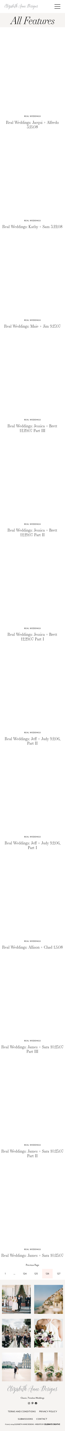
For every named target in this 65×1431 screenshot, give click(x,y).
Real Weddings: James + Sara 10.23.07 (32, 1255)
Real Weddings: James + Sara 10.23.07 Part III (32, 1049)
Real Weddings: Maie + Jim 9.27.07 (32, 326)
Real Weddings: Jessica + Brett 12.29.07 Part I (32, 636)
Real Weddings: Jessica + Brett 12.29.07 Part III (32, 428)
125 (36, 1273)
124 (24, 1273)
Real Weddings (32, 116)
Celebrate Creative (52, 1424)
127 (58, 1273)
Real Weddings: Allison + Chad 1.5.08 (32, 947)
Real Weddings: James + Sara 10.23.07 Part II (32, 1153)
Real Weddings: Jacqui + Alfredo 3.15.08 (32, 124)
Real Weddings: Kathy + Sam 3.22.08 (32, 226)
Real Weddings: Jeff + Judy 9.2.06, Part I (32, 845)
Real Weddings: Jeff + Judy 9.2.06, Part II (32, 741)
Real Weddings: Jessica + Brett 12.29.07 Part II (32, 532)
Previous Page (32, 1264)
